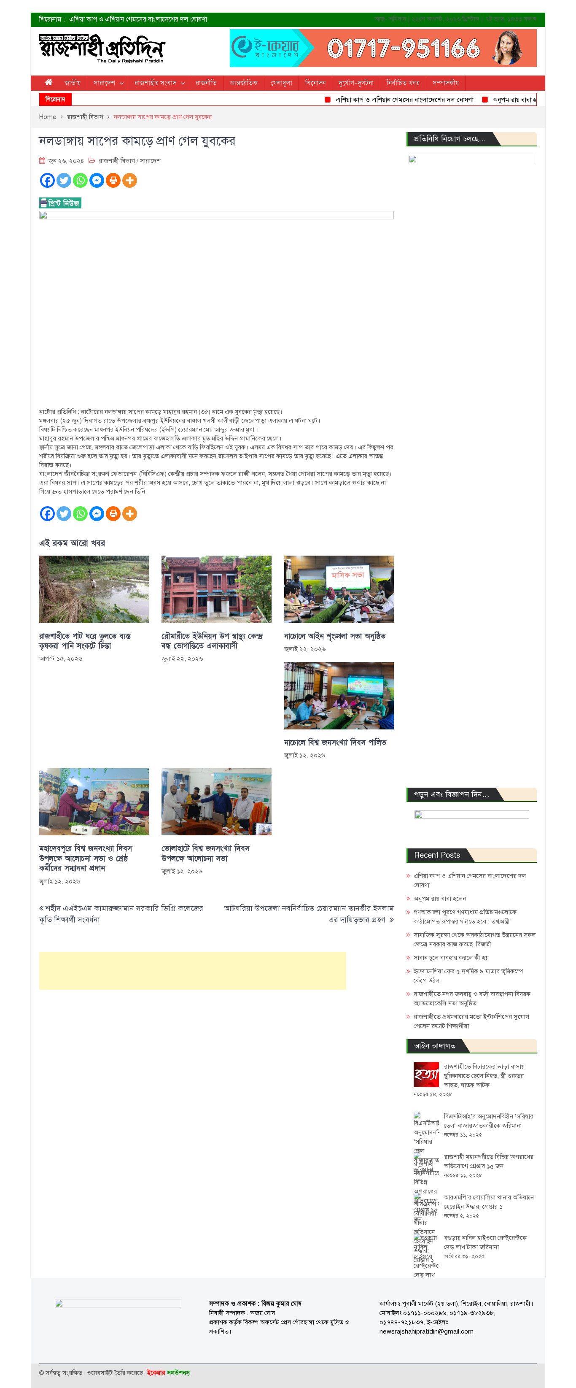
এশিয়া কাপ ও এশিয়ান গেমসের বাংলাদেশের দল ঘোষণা (138, 19)
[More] (129, 180)
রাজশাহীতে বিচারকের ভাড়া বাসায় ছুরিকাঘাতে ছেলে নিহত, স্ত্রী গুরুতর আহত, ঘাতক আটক (484, 1076)
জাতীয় (73, 83)
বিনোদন (315, 83)
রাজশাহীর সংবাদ (155, 83)
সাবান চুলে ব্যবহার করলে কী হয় (451, 957)
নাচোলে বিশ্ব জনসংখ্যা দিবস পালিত (335, 743)
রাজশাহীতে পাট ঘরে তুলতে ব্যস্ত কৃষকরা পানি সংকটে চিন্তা (85, 641)
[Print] (113, 180)
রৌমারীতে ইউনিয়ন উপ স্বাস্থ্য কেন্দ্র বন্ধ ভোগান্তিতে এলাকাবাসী (212, 641)
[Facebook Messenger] (96, 180)
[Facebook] (47, 180)
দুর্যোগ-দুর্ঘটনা (356, 83)
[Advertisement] (192, 971)
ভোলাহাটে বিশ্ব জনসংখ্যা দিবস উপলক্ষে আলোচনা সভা (205, 853)
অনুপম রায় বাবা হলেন (503, 100)
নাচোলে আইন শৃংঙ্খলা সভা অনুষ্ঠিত (334, 636)
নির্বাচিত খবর (403, 83)
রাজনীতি (206, 83)
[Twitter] (64, 180)
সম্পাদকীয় (446, 83)
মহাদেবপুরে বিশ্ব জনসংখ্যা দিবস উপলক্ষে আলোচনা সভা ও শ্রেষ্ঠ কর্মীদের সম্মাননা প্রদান (85, 858)
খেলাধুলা (281, 83)
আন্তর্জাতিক (244, 83)
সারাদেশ (104, 83)
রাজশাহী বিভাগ (117, 161)
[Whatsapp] (80, 180)
